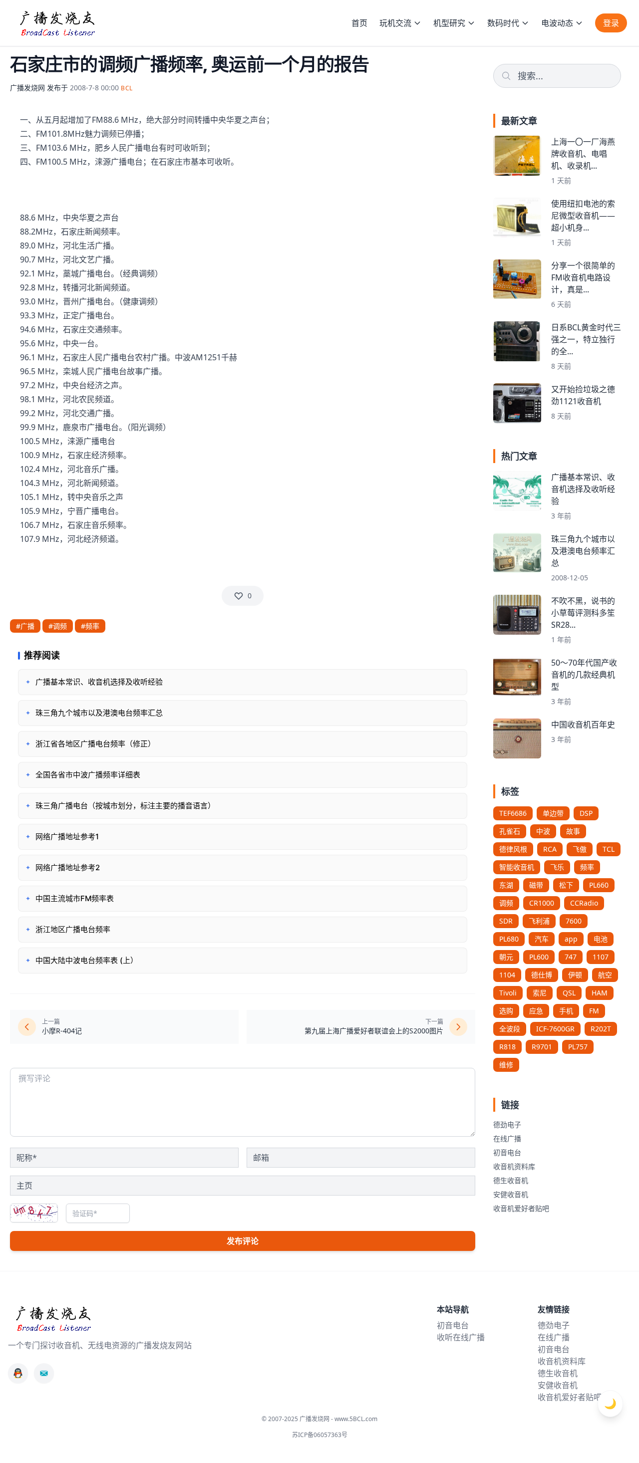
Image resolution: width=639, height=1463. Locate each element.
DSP (586, 813)
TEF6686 (513, 813)
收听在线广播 (461, 1337)
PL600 (539, 957)
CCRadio (584, 903)
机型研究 (449, 22)
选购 (506, 1010)
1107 (601, 957)
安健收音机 (510, 1194)
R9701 (542, 1046)
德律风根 (513, 849)
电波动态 (557, 22)
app (571, 939)
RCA (550, 849)
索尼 (540, 992)
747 (571, 957)
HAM (600, 992)
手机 (566, 1010)
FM (594, 1010)
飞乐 (557, 867)
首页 (359, 22)
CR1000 (541, 903)
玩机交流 (395, 22)
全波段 (509, 1028)
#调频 (57, 626)
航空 (605, 974)
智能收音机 (516, 867)
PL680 (509, 939)
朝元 (506, 957)
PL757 (578, 1046)
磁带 (536, 885)
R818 (507, 1046)
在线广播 (507, 1138)
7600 (574, 921)
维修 (506, 1064)
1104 (507, 974)
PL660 (599, 885)
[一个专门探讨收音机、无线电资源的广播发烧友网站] (57, 23)
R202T (601, 1028)
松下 (566, 885)
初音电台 (507, 1152)
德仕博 (541, 974)
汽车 (542, 939)
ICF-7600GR (555, 1028)
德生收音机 (510, 1180)
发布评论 (243, 1240)
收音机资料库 (514, 1166)
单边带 (553, 813)
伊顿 (575, 974)
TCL (609, 849)
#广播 (25, 626)
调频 (506, 903)
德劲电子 (507, 1124)
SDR (506, 921)
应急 (536, 1010)
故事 (573, 831)
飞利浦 (539, 921)
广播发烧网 (27, 87)
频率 (587, 867)
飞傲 (580, 849)
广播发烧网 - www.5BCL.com (338, 1419)
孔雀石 (509, 831)
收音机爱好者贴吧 (521, 1208)
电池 (601, 939)
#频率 (90, 626)
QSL (569, 992)
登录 (611, 22)
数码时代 (503, 22)
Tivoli (508, 992)
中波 (543, 831)
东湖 (506, 885)
